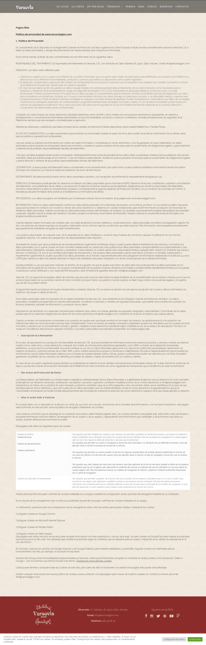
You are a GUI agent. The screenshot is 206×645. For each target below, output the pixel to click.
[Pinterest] (164, 618)
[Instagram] (151, 618)
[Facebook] (146, 618)
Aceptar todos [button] (195, 639)
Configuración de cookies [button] (174, 639)
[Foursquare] (178, 618)
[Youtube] (173, 618)
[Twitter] (158, 618)
